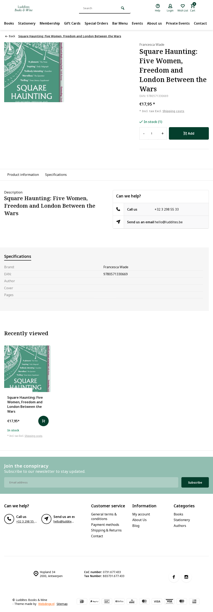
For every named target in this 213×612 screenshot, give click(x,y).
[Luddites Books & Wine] (37, 8)
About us (154, 23)
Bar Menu (120, 23)
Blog (135, 525)
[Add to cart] (43, 421)
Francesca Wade (151, 44)
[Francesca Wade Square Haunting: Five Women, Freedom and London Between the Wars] (27, 368)
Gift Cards (72, 23)
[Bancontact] (107, 601)
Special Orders (96, 23)
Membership (50, 23)
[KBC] (132, 601)
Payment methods (105, 524)
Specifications (56, 174)
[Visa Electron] (169, 601)
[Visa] (157, 601)
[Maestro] (182, 601)
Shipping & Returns (106, 530)
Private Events (178, 23)
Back (12, 36)
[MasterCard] (144, 601)
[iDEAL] (82, 601)
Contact (200, 23)
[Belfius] (119, 601)
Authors (180, 525)
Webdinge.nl (46, 604)
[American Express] (194, 601)
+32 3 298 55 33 (167, 209)
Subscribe (195, 482)
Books (9, 23)
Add (191, 133)
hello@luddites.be (169, 222)
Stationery (27, 23)
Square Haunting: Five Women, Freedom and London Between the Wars (69, 36)
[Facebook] (174, 577)
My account (141, 514)
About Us (139, 520)
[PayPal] (94, 601)
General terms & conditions (104, 516)
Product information (23, 174)
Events (137, 23)
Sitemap (62, 604)
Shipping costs (173, 111)
